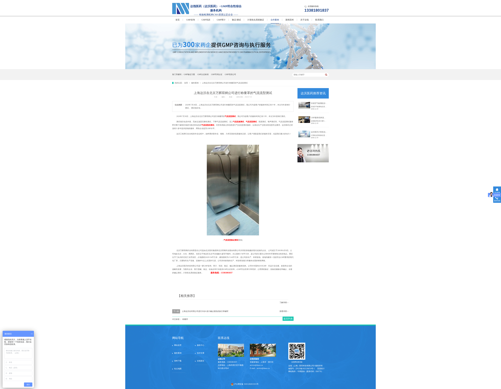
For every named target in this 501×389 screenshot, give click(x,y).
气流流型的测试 (207, 125)
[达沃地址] (263, 356)
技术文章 (200, 353)
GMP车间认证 (216, 74)
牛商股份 (301, 371)
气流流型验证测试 (231, 240)
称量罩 (185, 319)
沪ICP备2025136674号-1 (305, 369)
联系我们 (319, 20)
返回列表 (288, 318)
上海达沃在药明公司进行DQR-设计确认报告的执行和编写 (205, 311)
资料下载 (177, 361)
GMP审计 (221, 20)
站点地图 (177, 369)
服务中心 (200, 345)
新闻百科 (289, 20)
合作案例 (275, 20)
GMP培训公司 (230, 74)
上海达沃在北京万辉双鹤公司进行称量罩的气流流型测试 (225, 83)
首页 (177, 20)
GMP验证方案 (189, 74)
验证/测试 (236, 20)
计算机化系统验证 (255, 20)
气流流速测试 (238, 122)
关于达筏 (304, 20)
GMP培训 (205, 20)
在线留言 (200, 361)
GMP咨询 (190, 20)
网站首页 (177, 345)
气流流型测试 (230, 116)
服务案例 (195, 83)
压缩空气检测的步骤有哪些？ (323, 103)
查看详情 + (283, 311)
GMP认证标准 (203, 74)
